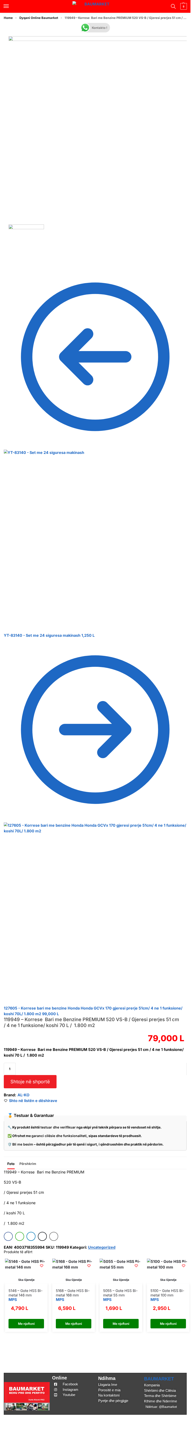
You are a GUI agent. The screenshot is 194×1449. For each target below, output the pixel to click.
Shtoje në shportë (30, 1082)
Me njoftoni (26, 1324)
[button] (183, 6)
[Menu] (11, 6)
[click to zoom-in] (100, 127)
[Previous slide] (9, 130)
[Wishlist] (41, 1265)
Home (8, 18)
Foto (11, 1164)
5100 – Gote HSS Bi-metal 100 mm (167, 1293)
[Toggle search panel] (172, 6)
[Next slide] (181, 130)
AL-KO (23, 1095)
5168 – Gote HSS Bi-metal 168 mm (73, 1293)
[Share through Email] (53, 1236)
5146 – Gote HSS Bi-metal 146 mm (26, 1293)
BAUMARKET (159, 1378)
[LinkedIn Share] (30, 1236)
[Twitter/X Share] (42, 1236)
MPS (13, 1299)
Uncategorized (101, 1247)
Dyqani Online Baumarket (38, 18)
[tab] (11, 1163)
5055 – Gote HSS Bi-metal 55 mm (120, 1293)
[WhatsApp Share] (19, 1236)
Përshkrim (27, 1164)
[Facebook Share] (8, 1236)
